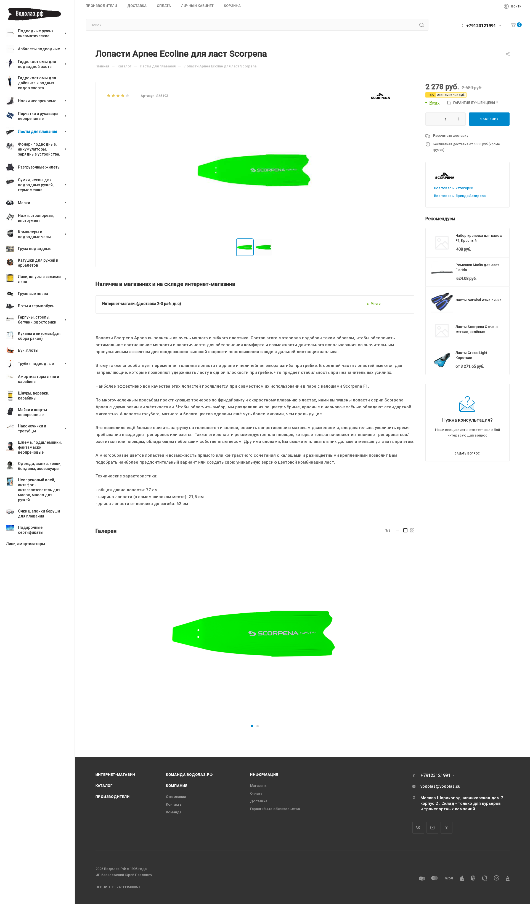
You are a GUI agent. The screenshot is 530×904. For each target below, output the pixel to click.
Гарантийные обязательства (275, 809)
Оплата (256, 793)
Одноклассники (446, 828)
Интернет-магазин (116, 774)
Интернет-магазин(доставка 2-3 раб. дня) (141, 303)
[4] (122, 96)
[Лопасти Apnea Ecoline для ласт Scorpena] (255, 632)
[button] (252, 726)
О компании (176, 797)
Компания (176, 786)
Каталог (104, 786)
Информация (264, 774)
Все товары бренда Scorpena (460, 196)
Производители (113, 797)
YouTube (432, 828)
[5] (127, 96)
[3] (117, 96)
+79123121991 (481, 25)
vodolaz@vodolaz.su (440, 786)
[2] (113, 96)
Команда (173, 812)
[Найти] (421, 25)
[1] (108, 96)
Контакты (174, 804)
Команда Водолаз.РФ (189, 774)
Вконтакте (418, 828)
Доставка (258, 801)
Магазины (258, 786)
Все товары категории (453, 188)
